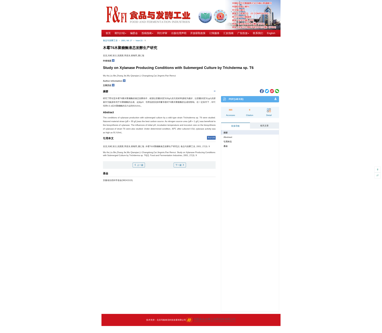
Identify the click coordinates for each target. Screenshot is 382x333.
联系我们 (258, 33)
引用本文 (228, 141)
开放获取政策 (197, 33)
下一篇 (178, 165)
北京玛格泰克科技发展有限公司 (171, 320)
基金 (226, 146)
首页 (108, 33)
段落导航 (235, 126)
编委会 (134, 33)
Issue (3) (139, 41)
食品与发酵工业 (110, 41)
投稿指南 (147, 33)
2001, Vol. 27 (126, 41)
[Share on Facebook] (261, 91)
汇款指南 (228, 33)
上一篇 (139, 165)
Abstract (228, 137)
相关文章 (264, 125)
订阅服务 (214, 33)
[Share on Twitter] (266, 91)
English (271, 33)
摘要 (226, 132)
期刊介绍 (120, 33)
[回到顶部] (378, 169)
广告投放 (242, 33)
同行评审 (162, 33)
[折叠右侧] (378, 175)
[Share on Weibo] (271, 91)
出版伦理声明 (178, 33)
